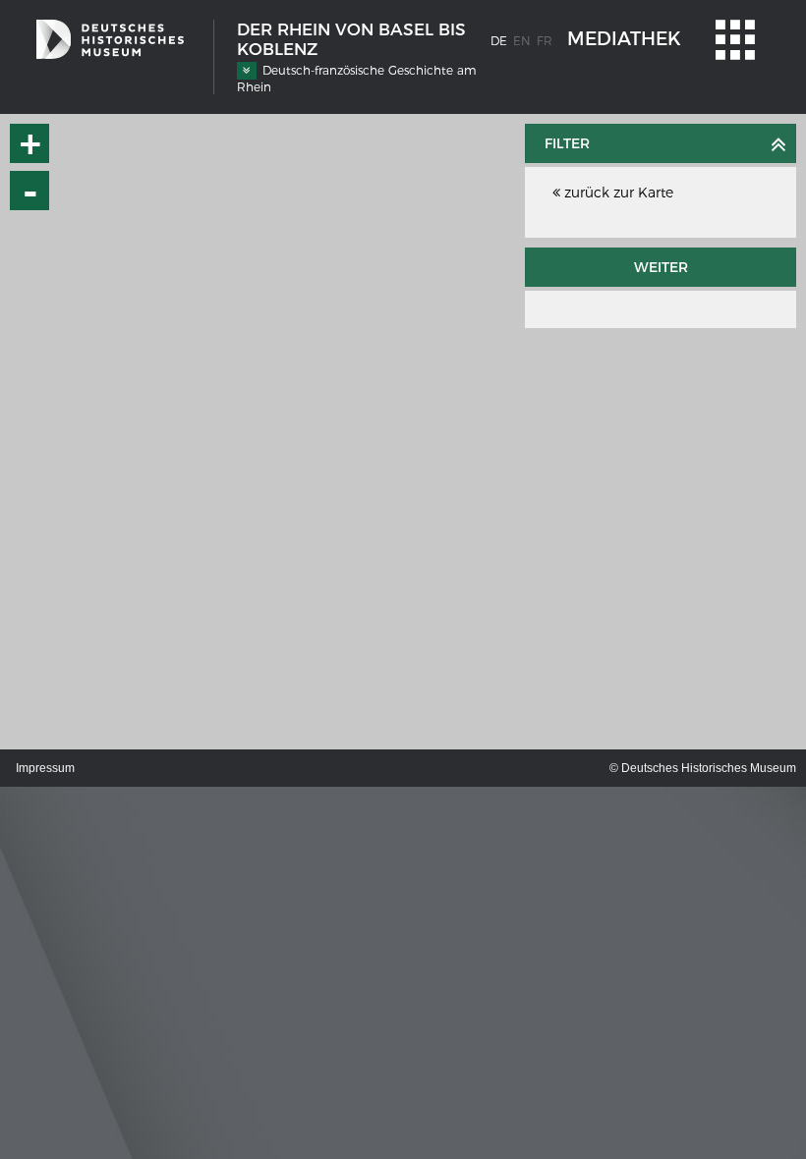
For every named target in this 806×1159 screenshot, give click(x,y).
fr (544, 40)
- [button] (30, 191)
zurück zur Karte (616, 192)
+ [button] (30, 143)
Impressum (45, 768)
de (498, 40)
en (522, 40)
